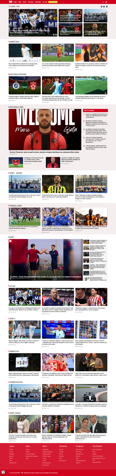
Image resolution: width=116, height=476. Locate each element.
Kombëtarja (14, 41)
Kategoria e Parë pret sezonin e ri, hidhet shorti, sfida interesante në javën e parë (34, 160)
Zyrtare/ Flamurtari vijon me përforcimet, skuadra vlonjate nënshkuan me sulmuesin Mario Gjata (44, 153)
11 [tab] (21, 35)
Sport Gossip (15, 413)
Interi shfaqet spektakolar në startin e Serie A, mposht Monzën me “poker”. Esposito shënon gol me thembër (91, 343)
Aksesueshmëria (96, 462)
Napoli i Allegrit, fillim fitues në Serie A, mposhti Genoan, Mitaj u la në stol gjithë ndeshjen (24, 342)
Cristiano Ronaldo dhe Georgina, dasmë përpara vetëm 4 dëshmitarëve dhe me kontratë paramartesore (90, 438)
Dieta (60, 458)
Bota (28, 446)
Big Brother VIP (79, 449)
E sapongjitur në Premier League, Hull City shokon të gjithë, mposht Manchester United (91, 228)
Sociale (11, 458)
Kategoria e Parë (16, 107)
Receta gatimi (62, 460)
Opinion (28, 449)
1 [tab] (10, 35)
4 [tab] (13, 35)
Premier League (16, 205)
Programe (38, 2)
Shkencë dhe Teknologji (32, 456)
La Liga (12, 286)
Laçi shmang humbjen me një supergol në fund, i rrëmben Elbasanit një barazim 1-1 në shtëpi (90, 98)
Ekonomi (11, 456)
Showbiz (61, 449)
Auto (27, 458)
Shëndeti (61, 456)
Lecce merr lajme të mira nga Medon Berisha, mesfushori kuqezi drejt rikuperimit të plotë (56, 65)
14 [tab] (24, 35)
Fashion (61, 454)
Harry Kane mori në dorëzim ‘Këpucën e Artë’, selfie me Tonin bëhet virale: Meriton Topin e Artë (91, 375)
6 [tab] (15, 35)
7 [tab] (16, 35)
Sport (24, 2)
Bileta (93, 451)
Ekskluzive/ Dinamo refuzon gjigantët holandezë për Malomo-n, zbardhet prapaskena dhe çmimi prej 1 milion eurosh (96, 123)
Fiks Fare (78, 456)
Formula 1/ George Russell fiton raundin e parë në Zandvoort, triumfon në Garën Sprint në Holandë (91, 406)
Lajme (15, 2)
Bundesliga (14, 351)
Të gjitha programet (81, 460)
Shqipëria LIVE (79, 454)
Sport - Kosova (16, 173)
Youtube (44, 2)
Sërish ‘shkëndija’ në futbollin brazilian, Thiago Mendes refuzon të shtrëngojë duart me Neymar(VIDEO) (56, 438)
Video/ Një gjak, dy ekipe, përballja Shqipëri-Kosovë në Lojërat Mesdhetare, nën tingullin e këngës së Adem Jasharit (89, 198)
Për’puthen (78, 451)
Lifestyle (61, 451)
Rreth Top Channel (97, 449)
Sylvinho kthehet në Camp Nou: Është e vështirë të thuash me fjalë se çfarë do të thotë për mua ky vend (91, 66)
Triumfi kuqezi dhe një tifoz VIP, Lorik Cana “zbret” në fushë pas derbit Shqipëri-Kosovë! (25, 197)
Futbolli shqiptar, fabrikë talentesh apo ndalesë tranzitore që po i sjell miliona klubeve (24, 98)
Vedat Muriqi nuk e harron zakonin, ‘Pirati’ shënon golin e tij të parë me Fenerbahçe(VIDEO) (58, 197)
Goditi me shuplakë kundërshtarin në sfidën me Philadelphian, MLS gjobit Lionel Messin (97, 115)
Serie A (12, 318)
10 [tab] (20, 35)
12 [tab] (22, 35)
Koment (28, 451)
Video (19, 2)
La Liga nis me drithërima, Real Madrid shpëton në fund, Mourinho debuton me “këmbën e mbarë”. (24, 310)
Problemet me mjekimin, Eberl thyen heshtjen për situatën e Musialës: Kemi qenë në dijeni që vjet (57, 375)
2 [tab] (11, 35)
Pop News (30, 2)
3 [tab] (12, 35)
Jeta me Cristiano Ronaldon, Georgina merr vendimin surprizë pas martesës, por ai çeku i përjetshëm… (96, 140)
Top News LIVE (53, 2)
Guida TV (78, 462)
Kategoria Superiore (18, 74)
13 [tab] (23, 35)
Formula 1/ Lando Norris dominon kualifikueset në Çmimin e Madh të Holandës (58, 406)
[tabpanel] (33, 22)
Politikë (11, 449)
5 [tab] (14, 35)
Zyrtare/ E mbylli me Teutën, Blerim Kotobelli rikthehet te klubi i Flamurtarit (70, 160)
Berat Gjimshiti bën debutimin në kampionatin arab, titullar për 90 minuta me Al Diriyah (23, 65)
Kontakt (94, 454)
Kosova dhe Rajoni (30, 454)
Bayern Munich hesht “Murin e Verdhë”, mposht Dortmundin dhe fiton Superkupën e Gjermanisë (24, 375)
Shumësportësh (16, 382)
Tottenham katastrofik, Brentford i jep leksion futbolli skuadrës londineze (23, 228)
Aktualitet (11, 454)
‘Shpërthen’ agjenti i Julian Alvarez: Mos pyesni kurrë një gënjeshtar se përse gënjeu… (90, 310)
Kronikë (11, 451)
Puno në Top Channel (97, 456)
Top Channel (97, 446)
